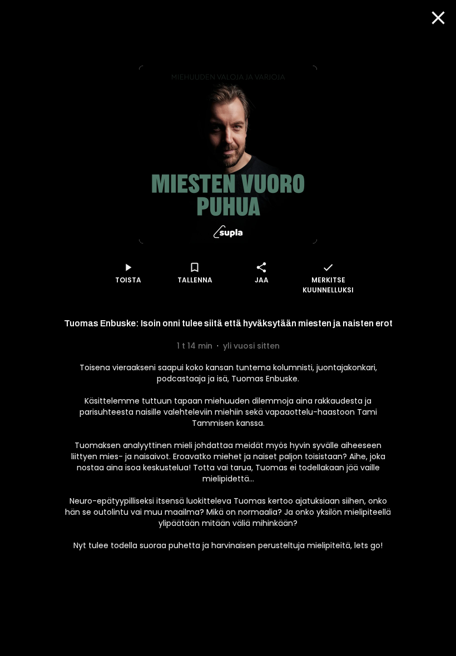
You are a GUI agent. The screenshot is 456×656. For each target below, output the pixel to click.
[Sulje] (438, 18)
